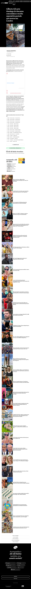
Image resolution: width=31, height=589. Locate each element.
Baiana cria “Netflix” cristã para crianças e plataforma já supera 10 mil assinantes (20, 214)
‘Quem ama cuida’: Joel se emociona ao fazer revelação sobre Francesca (20, 471)
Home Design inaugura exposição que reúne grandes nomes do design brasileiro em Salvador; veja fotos (20, 404)
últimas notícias (10, 2)
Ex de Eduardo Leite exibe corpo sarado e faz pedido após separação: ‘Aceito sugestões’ (20, 192)
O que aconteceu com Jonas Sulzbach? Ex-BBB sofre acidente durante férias (21, 315)
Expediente (15, 576)
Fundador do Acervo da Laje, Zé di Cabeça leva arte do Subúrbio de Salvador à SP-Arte (21, 527)
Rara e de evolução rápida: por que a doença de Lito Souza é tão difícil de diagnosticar (21, 337)
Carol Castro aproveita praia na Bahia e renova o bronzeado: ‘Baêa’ (21, 270)
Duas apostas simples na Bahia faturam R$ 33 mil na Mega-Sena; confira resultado (21, 494)
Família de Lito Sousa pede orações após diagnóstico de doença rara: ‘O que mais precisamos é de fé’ (20, 236)
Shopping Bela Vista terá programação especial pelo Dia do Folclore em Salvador (20, 505)
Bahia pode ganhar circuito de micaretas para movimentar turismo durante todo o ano (21, 348)
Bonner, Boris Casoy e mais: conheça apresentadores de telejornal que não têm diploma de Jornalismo (20, 449)
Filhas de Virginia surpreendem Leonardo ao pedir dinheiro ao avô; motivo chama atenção (21, 292)
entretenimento (26, 1)
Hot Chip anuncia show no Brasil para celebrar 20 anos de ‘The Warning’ (21, 247)
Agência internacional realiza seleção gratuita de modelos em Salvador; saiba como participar (21, 393)
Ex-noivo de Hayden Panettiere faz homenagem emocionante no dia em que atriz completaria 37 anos (21, 281)
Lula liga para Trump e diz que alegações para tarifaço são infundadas (21, 326)
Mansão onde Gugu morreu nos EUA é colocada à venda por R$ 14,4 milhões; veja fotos (20, 426)
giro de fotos (14, 3)
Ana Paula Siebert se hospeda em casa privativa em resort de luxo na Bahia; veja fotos (21, 483)
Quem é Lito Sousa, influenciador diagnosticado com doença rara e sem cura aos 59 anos (20, 180)
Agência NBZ (23, 586)
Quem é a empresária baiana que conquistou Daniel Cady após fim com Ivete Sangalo (21, 516)
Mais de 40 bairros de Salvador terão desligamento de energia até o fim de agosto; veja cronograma (21, 359)
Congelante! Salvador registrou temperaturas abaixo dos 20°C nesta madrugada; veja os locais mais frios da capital (21, 415)
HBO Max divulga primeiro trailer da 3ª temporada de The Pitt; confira (20, 259)
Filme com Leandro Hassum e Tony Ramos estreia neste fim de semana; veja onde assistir (21, 382)
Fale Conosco (15, 578)
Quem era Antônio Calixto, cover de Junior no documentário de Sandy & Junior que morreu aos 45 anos (21, 370)
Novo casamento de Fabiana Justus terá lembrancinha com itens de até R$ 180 (20, 203)
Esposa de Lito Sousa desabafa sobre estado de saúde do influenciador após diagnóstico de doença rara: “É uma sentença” (21, 225)
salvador (17, 1)
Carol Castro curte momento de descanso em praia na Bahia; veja (20, 438)
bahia (21, 1)
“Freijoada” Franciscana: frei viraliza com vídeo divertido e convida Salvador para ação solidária (21, 303)
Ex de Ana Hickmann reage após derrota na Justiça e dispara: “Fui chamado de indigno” (20, 460)
